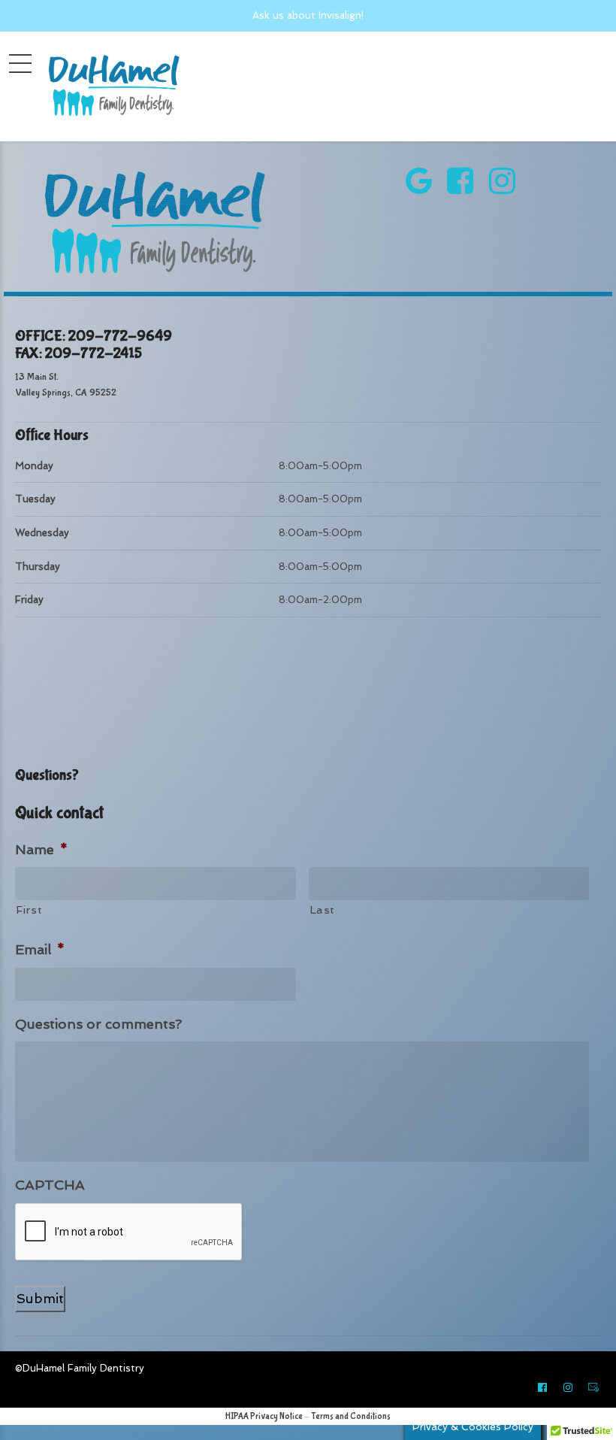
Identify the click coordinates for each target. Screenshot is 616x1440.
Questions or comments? (98, 1024)
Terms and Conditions (351, 1416)
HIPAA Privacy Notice (264, 1416)
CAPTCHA (50, 1185)
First (29, 909)
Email (40, 949)
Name (41, 849)
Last (323, 909)
